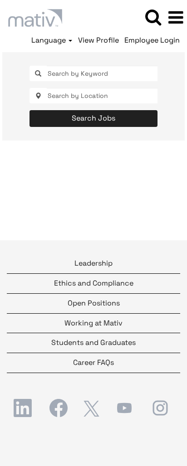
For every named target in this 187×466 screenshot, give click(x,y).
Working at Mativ (93, 323)
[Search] (153, 17)
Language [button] (49, 40)
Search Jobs (93, 118)
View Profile (98, 40)
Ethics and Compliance (93, 283)
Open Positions (94, 303)
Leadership (93, 263)
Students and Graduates (93, 342)
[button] (175, 18)
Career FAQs (93, 362)
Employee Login (152, 40)
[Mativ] (32, 17)
